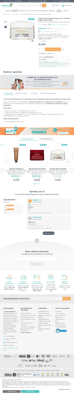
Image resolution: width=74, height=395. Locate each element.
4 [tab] (39, 183)
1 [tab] (34, 183)
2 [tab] (36, 183)
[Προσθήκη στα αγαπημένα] (63, 49)
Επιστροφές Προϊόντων (27, 317)
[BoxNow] (40, 366)
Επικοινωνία (24, 324)
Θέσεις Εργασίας (60, 315)
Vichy (52, 370)
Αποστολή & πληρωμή (48, 93)
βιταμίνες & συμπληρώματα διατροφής (10, 323)
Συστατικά (34, 93)
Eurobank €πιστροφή (44, 321)
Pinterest (14, 348)
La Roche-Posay (45, 370)
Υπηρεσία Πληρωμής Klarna (44, 329)
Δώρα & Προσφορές (59, 11)
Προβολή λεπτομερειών (64, 389)
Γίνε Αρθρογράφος (60, 326)
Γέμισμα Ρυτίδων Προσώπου (46, 63)
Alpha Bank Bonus (43, 319)
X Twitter (16, 348)
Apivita (27, 370)
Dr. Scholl (37, 370)
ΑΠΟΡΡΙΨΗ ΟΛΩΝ (12, 391)
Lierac (22, 370)
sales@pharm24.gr (11, 342)
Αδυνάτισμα (52, 10)
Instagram (6, 348)
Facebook (4, 348)
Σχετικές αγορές (27, 139)
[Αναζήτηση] (44, 5)
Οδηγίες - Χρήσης (21, 93)
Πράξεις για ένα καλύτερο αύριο (60, 324)
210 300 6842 (10, 336)
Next (67, 159)
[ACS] (54, 366)
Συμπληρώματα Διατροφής (14, 11)
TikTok (9, 348)
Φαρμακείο (45, 10)
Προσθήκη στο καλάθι (54, 49)
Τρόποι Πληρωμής (26, 313)
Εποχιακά (27, 10)
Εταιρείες (65, 10)
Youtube (12, 348)
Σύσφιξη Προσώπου (58, 63)
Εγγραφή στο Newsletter (28, 327)
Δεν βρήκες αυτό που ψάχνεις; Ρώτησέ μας (37, 254)
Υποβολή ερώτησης (37, 264)
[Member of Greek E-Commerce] (8, 375)
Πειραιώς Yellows (43, 323)
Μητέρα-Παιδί (38, 10)
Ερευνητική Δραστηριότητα (59, 318)
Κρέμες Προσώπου (53, 65)
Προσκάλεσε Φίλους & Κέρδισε (44, 316)
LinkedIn (4, 350)
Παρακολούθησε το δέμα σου (28, 320)
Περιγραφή (8, 93)
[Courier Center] (47, 366)
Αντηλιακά (21, 10)
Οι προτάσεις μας (46, 139)
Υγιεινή (32, 10)
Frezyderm (17, 370)
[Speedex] (34, 366)
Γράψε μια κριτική (49, 233)
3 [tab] (38, 183)
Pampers (57, 370)
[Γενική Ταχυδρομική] (26, 366)
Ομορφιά (8, 10)
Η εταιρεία (58, 311)
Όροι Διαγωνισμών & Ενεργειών (27, 329)
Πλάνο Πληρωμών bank (44, 326)
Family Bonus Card (43, 313)
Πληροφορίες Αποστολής (28, 315)
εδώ (34, 387)
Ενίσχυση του (61, 1)
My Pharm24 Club (43, 311)
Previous (6, 159)
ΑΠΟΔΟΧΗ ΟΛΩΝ (30, 391)
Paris (9, 99)
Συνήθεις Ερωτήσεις (27, 322)
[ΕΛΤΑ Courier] (20, 366)
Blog (56, 321)
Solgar (32, 370)
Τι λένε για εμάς (60, 313)
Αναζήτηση (66, 298)
